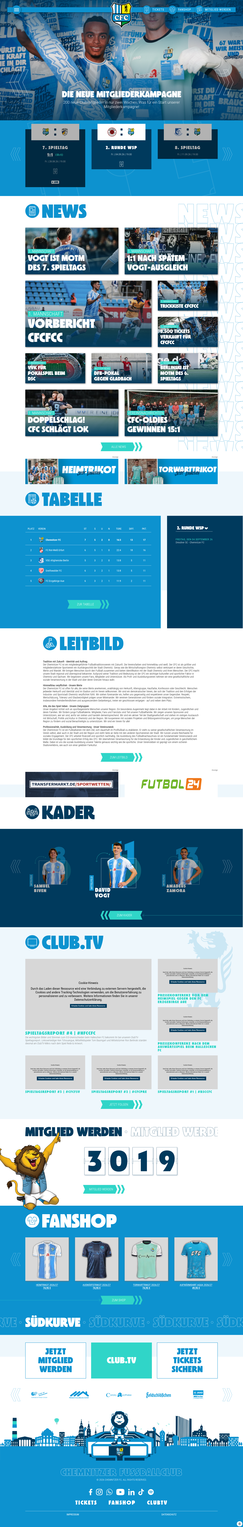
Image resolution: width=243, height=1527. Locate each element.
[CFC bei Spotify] (151, 1492)
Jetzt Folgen (118, 1104)
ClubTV (157, 1503)
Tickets (86, 1503)
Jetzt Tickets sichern (187, 1361)
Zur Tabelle (85, 604)
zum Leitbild (119, 757)
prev (19, 82)
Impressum (73, 1514)
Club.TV (121, 1361)
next (224, 82)
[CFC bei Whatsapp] (109, 1492)
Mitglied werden (101, 1189)
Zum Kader (124, 915)
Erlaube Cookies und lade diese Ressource (88, 1006)
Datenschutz (168, 1514)
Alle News (118, 447)
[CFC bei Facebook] (90, 1492)
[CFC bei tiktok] (141, 1492)
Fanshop (122, 1503)
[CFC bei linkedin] (131, 1492)
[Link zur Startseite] (121, 27)
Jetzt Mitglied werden (55, 1361)
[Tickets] (55, 172)
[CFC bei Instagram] (99, 1492)
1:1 (50, 155)
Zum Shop (119, 1300)
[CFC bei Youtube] (120, 1492)
